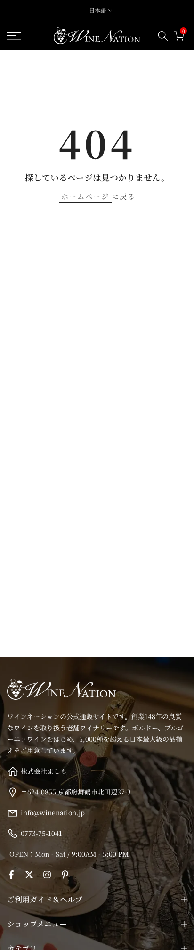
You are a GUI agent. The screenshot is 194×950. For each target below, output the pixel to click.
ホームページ (85, 196)
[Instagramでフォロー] (47, 874)
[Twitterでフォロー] (29, 874)
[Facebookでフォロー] (11, 874)
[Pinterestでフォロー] (65, 874)
